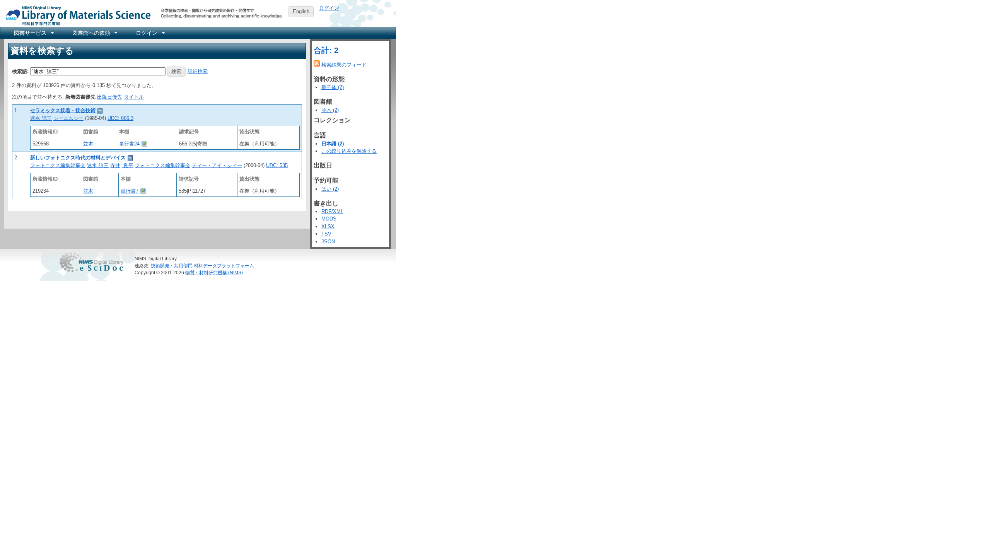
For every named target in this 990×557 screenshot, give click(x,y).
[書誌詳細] (100, 110)
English (301, 11)
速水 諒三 (41, 118)
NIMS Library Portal (76, 15)
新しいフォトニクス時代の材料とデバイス (78, 158)
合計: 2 (326, 50)
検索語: (20, 71)
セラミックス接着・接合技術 (63, 110)
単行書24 (129, 144)
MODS (328, 219)
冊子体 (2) (332, 87)
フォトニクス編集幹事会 (57, 165)
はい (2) (330, 189)
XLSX (328, 226)
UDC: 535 (277, 165)
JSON (328, 241)
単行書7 (129, 191)
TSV (326, 234)
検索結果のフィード (344, 65)
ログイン (329, 8)
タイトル (134, 97)
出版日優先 (109, 97)
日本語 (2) (332, 144)
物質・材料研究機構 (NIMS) (214, 272)
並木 (88, 144)
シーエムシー (68, 118)
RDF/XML (332, 211)
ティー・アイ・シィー (217, 165)
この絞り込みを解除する (349, 151)
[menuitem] (33, 33)
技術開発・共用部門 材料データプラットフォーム (202, 265)
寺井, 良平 (121, 165)
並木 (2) (330, 110)
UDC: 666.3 (120, 118)
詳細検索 (198, 71)
